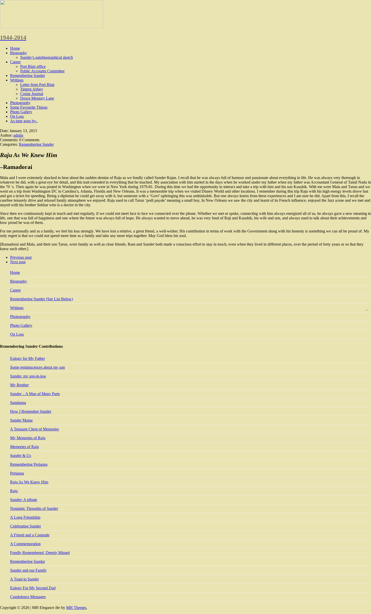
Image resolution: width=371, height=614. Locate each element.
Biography (18, 53)
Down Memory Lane (37, 98)
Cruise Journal (31, 94)
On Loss (17, 116)
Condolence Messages (28, 597)
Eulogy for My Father (27, 358)
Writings (16, 80)
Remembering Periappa (28, 464)
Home (15, 48)
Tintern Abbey (31, 89)
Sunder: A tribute (23, 500)
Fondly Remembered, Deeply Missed (40, 552)
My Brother (19, 385)
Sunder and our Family (28, 570)
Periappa (17, 473)
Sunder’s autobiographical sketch (46, 57)
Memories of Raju (24, 447)
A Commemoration (25, 544)
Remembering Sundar (27, 561)
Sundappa (18, 402)
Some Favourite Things (28, 107)
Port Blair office (33, 66)
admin (18, 135)
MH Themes (76, 607)
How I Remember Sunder (30, 411)
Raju (14, 491)
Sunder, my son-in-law (28, 376)
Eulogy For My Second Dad (33, 588)
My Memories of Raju (27, 438)
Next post (17, 262)
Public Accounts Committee (42, 71)
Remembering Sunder (27, 75)
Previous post (21, 257)
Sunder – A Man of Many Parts (35, 394)
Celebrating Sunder (25, 526)
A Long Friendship (25, 517)
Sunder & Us (20, 455)
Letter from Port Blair (37, 84)
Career (15, 62)
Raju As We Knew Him (29, 482)
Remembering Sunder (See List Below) (41, 299)
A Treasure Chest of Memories (34, 429)
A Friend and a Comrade (29, 535)
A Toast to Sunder (24, 579)
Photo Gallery (21, 112)
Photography (20, 103)
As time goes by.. (24, 121)
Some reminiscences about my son (37, 367)
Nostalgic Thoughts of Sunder (34, 508)
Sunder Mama (21, 420)
